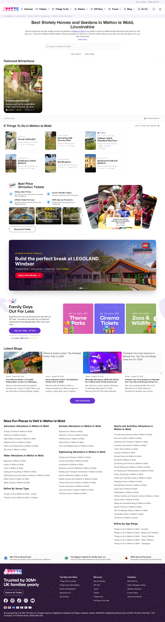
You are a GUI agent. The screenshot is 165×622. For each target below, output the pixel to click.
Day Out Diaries (99, 581)
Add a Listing (141, 2)
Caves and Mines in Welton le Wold (73, 461)
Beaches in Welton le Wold (15, 461)
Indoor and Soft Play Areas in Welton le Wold (133, 478)
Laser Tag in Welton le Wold (125, 489)
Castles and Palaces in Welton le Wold (75, 457)
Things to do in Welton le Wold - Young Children (134, 536)
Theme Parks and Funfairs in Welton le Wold (77, 482)
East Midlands (9, 16)
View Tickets (76, 54)
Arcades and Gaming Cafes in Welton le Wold (133, 434)
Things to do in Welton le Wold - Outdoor (21, 497)
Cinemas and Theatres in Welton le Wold (131, 442)
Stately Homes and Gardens (62, 16)
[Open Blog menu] (134, 9)
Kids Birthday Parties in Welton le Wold (130, 485)
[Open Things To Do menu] (71, 9)
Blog (129, 9)
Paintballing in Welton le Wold (126, 492)
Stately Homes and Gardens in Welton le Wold (78, 479)
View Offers (89, 54)
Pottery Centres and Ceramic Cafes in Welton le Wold (136, 496)
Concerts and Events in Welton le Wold (130, 445)
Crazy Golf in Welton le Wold (126, 449)
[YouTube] (33, 601)
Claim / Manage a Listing (136, 585)
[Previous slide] (156, 61)
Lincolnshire (20, 16)
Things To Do (62, 9)
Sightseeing (45, 16)
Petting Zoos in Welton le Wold (71, 439)
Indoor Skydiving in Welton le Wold (128, 474)
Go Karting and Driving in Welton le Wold (131, 463)
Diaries (81, 9)
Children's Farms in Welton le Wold (73, 435)
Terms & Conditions (134, 597)
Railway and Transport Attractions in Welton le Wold (80, 472)
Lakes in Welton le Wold (14, 464)
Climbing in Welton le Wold (15, 435)
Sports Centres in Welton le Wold (128, 507)
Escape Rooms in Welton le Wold (127, 456)
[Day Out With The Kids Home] (10, 9)
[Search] (154, 9)
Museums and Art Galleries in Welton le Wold (77, 468)
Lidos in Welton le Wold (13, 468)
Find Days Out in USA (101, 600)
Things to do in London (68, 581)
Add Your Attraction (134, 589)
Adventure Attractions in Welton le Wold (26, 426)
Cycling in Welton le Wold (124, 452)
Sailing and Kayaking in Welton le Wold (20, 472)
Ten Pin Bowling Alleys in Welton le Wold (131, 510)
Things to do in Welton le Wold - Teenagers (132, 543)
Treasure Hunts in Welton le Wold (72, 493)
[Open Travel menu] (120, 9)
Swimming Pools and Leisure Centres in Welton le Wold (27, 475)
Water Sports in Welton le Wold (17, 482)
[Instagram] (26, 601)
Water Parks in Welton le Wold (16, 479)
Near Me (144, 9)
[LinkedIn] (12, 601)
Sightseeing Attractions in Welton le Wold (82, 452)
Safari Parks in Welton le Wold (71, 442)
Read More (82, 39)
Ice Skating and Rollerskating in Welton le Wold (134, 471)
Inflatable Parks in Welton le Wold (128, 481)
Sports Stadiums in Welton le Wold (73, 475)
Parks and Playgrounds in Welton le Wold (21, 446)
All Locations (64, 597)
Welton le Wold (33, 16)
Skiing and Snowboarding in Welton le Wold (132, 503)
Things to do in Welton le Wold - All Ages (131, 529)
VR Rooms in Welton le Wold (126, 518)
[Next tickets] (82, 215)
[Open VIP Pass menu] (105, 9)
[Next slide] (160, 61)
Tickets (42, 9)
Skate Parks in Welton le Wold (126, 499)
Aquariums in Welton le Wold (71, 431)
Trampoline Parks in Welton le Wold (128, 514)
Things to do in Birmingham (70, 585)
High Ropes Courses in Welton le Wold (20, 439)
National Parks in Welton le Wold (17, 442)
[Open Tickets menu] (49, 9)
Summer (28, 9)
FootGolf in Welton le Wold (125, 460)
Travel (115, 9)
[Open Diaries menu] (87, 9)
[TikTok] (19, 601)
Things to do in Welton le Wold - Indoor (20, 494)
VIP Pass (98, 9)
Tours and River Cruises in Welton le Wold (76, 490)
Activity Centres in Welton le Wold (18, 431)
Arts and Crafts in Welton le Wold (128, 438)
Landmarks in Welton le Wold (71, 464)
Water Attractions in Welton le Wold (23, 455)
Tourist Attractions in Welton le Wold (74, 486)
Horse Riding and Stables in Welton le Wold (132, 467)
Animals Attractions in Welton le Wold (80, 426)
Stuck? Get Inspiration (68, 589)
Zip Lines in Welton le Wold (15, 449)
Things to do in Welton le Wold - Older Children (133, 540)
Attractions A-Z (65, 593)
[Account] (160, 9)
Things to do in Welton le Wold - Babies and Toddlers (136, 533)
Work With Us (153, 2)
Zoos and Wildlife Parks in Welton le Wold (76, 446)
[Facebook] (6, 601)
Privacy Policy (132, 593)
